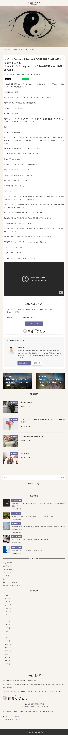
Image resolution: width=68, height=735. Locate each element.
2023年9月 (6, 602)
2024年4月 (6, 598)
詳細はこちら (24, 363)
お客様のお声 (7, 566)
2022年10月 (7, 605)
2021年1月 (6, 641)
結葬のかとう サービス (10, 582)
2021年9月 (6, 615)
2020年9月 (6, 654)
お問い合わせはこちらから (13, 720)
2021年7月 (6, 621)
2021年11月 (7, 608)
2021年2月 (6, 638)
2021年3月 (6, 634)
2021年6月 (6, 625)
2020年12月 (7, 644)
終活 (4, 579)
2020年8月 (6, 657)
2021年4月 (6, 631)
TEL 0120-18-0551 (34, 324)
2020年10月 (7, 651)
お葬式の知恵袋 (7, 569)
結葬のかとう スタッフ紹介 (11, 586)
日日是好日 (36, 74)
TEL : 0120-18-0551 (12, 716)
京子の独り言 (7, 572)
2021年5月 (6, 628)
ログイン (5, 727)
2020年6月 (6, 664)
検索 (62, 477)
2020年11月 (7, 647)
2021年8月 (6, 618)
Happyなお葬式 (7, 563)
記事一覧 (37, 363)
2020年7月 (6, 661)
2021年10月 (7, 611)
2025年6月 (6, 595)
